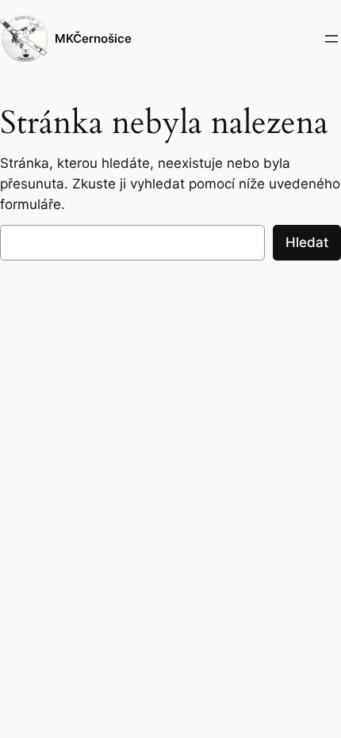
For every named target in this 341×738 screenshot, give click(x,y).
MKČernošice (93, 39)
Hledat (306, 242)
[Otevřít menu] (331, 38)
